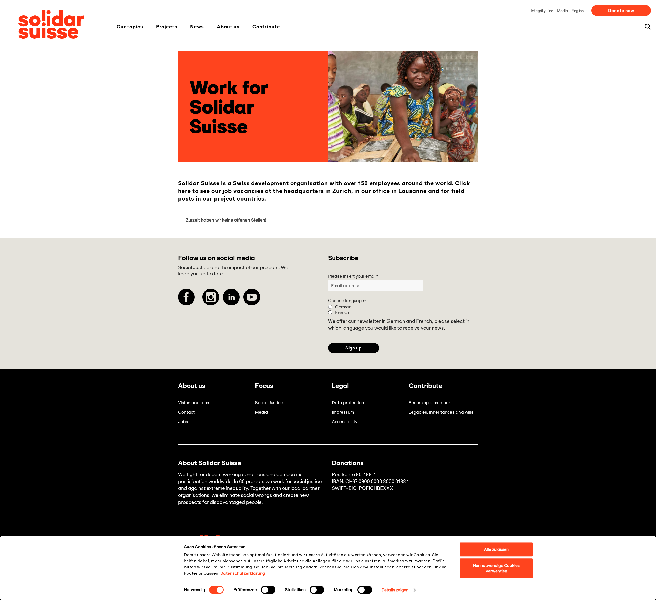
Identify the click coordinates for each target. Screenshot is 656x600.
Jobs (183, 421)
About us (228, 27)
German (343, 306)
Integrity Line (542, 10)
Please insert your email (353, 276)
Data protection (348, 402)
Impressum (343, 412)
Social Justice (269, 402)
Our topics (130, 27)
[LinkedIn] (231, 297)
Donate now (621, 10)
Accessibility (344, 421)
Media (562, 10)
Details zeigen (395, 589)
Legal (340, 386)
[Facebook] (186, 297)
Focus (264, 386)
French (342, 312)
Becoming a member (429, 402)
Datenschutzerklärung (242, 573)
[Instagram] (210, 297)
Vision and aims (194, 402)
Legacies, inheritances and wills (441, 412)
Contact (186, 412)
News (197, 27)
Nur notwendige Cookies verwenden (496, 568)
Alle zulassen (496, 549)
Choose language (347, 300)
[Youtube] (251, 297)
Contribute (266, 27)
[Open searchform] (648, 27)
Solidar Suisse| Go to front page (51, 24)
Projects (166, 27)
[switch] (268, 590)
